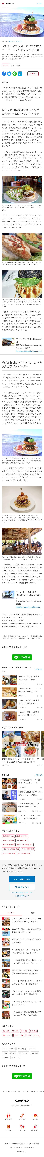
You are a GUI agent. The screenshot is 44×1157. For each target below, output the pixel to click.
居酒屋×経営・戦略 (21, 836)
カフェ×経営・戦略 (8, 844)
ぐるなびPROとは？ (22, 896)
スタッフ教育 (22, 1049)
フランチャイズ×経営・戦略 (11, 849)
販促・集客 (24, 1031)
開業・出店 (6, 1031)
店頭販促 (13, 1053)
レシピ (5, 1049)
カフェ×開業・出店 (21, 840)
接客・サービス (7, 1035)
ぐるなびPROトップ (7, 1091)
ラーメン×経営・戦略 (9, 853)
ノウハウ (31, 1049)
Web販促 (6, 1057)
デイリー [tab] (11, 913)
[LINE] (14, 73)
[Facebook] (4, 73)
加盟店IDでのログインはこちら (22, 892)
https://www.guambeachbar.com (28, 607)
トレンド (5, 65)
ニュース (36, 1035)
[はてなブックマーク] (20, 73)
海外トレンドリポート (15, 41)
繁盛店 (5, 1053)
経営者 (13, 1049)
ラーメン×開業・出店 (28, 849)
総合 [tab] (33, 913)
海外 (12, 65)
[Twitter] (9, 73)
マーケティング (23, 1053)
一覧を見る (38, 669)
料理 (18, 65)
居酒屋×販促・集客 (8, 840)
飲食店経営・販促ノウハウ (23, 1091)
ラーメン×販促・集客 (24, 853)
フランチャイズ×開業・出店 (24, 844)
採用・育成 (33, 1031)
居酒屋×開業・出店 (8, 836)
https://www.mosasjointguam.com (28, 351)
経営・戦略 (15, 1031)
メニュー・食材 (18, 1035)
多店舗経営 (35, 1053)
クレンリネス (16, 1057)
